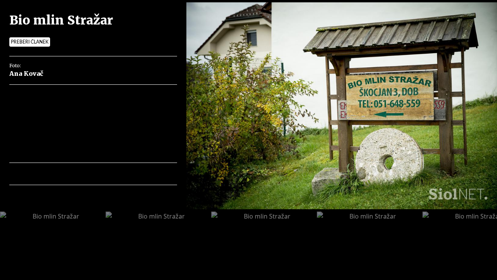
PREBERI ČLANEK (30, 42)
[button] (49, 173)
